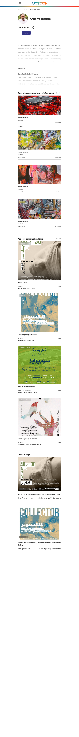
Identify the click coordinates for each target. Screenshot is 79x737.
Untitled (20, 120)
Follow (26, 33)
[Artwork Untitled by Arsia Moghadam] (39, 105)
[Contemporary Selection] (39, 435)
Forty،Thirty (22, 282)
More (39, 61)
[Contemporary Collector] (39, 331)
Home (19, 9)
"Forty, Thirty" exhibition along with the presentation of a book (39, 494)
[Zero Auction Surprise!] (39, 383)
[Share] (33, 27)
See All (58, 93)
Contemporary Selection (27, 438)
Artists (25, 9)
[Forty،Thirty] (39, 279)
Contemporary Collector (27, 334)
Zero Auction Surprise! (26, 386)
